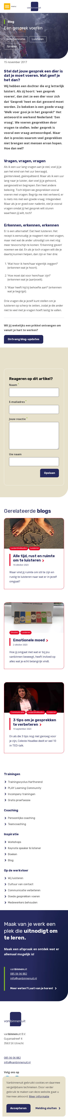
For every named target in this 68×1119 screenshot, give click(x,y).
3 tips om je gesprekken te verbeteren (34, 722)
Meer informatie (39, 1096)
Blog (11, 860)
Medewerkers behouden (22, 902)
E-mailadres (17, 402)
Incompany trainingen (21, 794)
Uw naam (15, 454)
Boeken (12, 854)
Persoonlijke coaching (21, 818)
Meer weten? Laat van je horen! (31, 988)
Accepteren (18, 1108)
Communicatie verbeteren (24, 890)
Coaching (11, 810)
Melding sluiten (46, 1108)
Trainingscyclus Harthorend (25, 781)
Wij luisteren (15, 878)
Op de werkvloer (16, 870)
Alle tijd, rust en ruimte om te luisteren (34, 558)
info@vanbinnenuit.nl (23, 978)
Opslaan (49, 473)
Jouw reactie (17, 419)
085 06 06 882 (18, 974)
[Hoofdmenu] (7, 6)
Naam (13, 385)
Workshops (14, 842)
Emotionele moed (29, 640)
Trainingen (12, 774)
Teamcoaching (17, 824)
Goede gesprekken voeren (24, 896)
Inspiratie (11, 834)
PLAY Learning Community (24, 788)
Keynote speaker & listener (24, 848)
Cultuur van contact (20, 884)
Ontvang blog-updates (23, 339)
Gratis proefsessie (19, 800)
